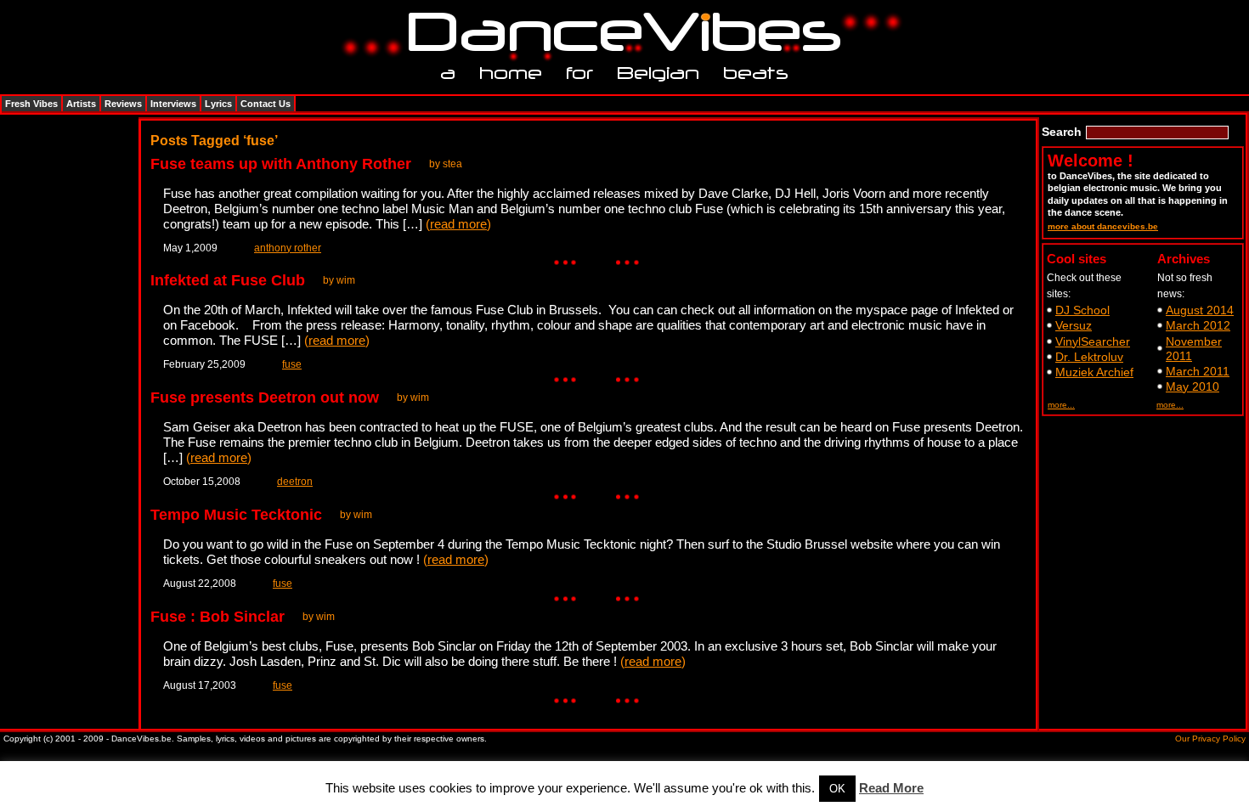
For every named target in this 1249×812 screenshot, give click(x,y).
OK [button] (837, 788)
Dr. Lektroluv (1089, 357)
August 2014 (1200, 310)
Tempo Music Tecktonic (236, 514)
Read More (891, 788)
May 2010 (1192, 386)
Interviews (173, 104)
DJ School (1082, 310)
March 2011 (1197, 371)
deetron (295, 482)
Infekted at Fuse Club (227, 280)
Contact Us (265, 104)
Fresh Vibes (31, 104)
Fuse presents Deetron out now (264, 397)
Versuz (1073, 325)
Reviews (123, 104)
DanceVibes (618, 33)
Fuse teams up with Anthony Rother (280, 163)
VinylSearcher (1092, 341)
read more (458, 224)
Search (1062, 131)
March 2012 (1198, 325)
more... (1061, 404)
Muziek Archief (1094, 372)
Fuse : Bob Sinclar (217, 616)
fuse (292, 364)
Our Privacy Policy (1210, 738)
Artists (81, 104)
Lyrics (218, 104)
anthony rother (287, 248)
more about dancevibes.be (1103, 226)
